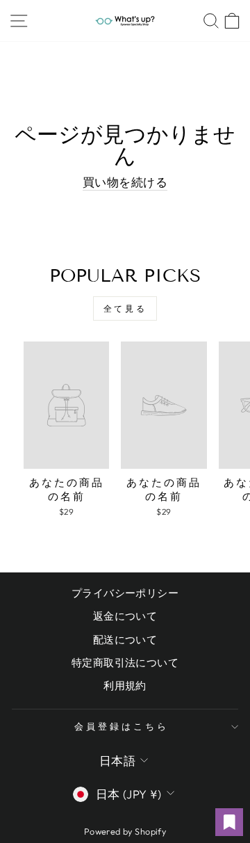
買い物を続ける (125, 182)
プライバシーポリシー (125, 593)
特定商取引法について (125, 662)
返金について (125, 616)
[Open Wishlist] (229, 822)
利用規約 (125, 685)
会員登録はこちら (121, 726)
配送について (125, 639)
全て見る (125, 308)
